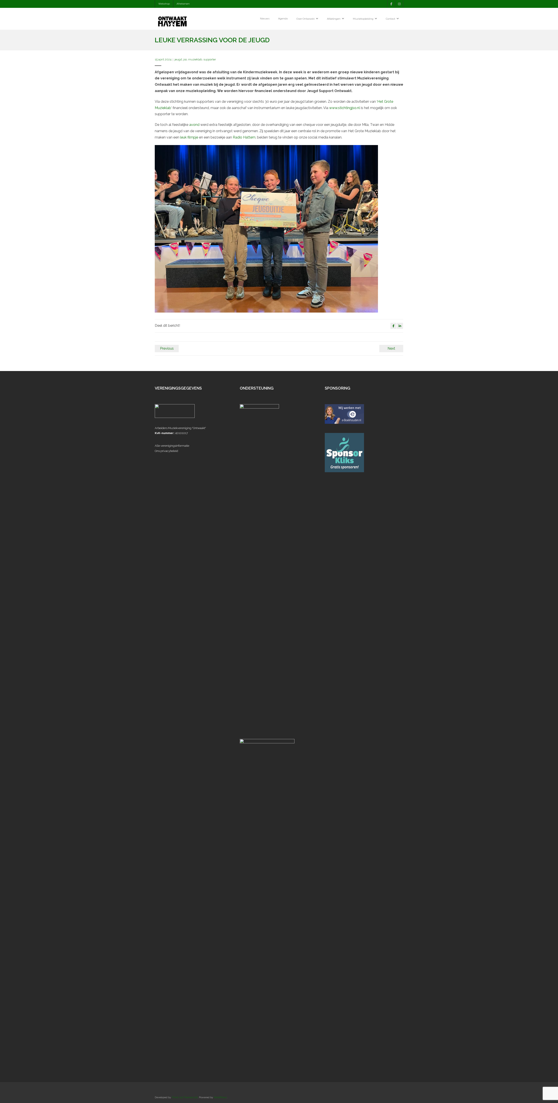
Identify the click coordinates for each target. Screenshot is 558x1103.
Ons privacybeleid (166, 451)
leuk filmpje (189, 137)
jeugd (178, 59)
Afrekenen (183, 3)
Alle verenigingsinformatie (172, 445)
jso (185, 59)
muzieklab (195, 59)
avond (194, 125)
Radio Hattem (244, 137)
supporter (209, 59)
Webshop (164, 3)
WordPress (220, 1097)
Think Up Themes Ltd (185, 1097)
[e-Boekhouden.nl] (344, 422)
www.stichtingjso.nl (344, 108)
